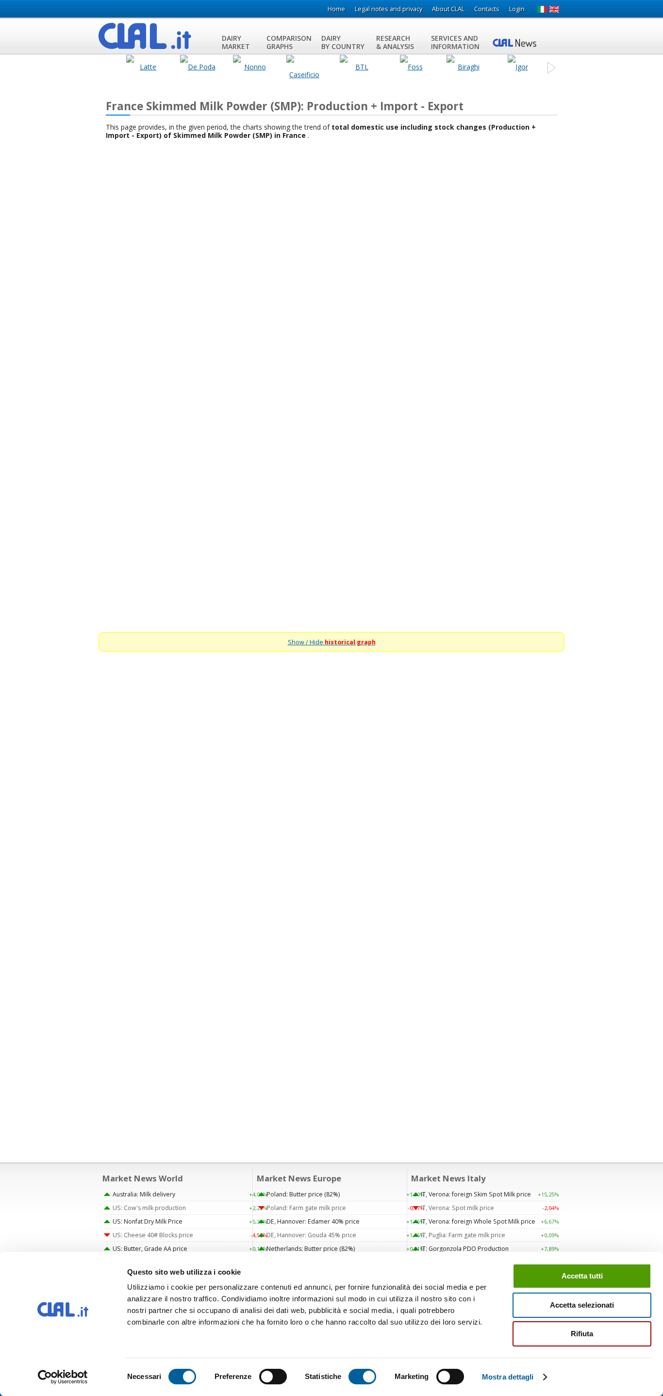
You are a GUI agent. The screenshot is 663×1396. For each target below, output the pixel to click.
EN (554, 9)
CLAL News (516, 42)
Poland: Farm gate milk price (306, 1208)
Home (336, 9)
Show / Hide (332, 642)
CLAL (145, 36)
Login (517, 9)
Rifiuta (582, 1333)
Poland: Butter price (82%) (303, 1194)
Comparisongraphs (289, 42)
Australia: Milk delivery (144, 1194)
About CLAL (448, 9)
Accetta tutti (582, 1276)
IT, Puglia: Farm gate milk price (463, 1235)
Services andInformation (455, 42)
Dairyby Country (343, 42)
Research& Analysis (395, 42)
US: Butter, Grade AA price (150, 1249)
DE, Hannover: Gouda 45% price (311, 1235)
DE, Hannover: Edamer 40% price (313, 1221)
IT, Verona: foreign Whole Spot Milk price (478, 1221)
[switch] (273, 1376)
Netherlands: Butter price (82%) (310, 1249)
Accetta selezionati (582, 1305)
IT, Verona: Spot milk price (457, 1208)
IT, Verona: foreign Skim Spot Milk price (476, 1194)
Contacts (486, 9)
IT (542, 9)
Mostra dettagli (508, 1377)
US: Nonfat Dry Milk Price (147, 1221)
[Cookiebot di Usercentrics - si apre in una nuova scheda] (62, 1377)
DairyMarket (236, 42)
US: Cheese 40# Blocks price (153, 1235)
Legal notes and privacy (388, 9)
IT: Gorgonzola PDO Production (465, 1249)
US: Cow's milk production (149, 1208)
